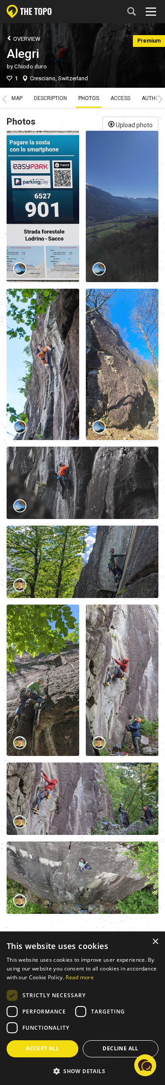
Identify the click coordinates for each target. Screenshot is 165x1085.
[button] (145, 1065)
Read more (80, 977)
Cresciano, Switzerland (59, 78)
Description (50, 98)
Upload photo (133, 125)
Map (16, 98)
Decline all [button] (120, 1048)
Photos (88, 98)
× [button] (155, 941)
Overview (26, 39)
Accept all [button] (42, 1048)
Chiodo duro (30, 66)
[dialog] (82, 1008)
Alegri (23, 54)
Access (120, 98)
